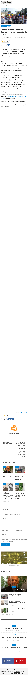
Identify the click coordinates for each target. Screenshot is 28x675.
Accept (17, 673)
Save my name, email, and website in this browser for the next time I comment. (14, 540)
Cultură (14, 644)
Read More (23, 673)
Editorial (16, 466)
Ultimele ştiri (8, 26)
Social (3, 26)
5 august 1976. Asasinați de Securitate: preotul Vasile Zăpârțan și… (17, 602)
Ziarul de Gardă (23, 412)
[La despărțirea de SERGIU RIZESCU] (8, 469)
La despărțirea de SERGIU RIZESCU (14, 590)
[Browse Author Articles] (14, 428)
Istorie (4, 466)
